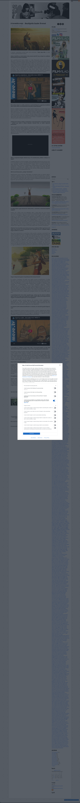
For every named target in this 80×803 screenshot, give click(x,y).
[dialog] (40, 401)
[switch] (54, 388)
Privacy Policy (46, 437)
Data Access (40, 437)
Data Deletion (33, 437)
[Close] (60, 365)
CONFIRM (31, 433)
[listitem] (40, 385)
